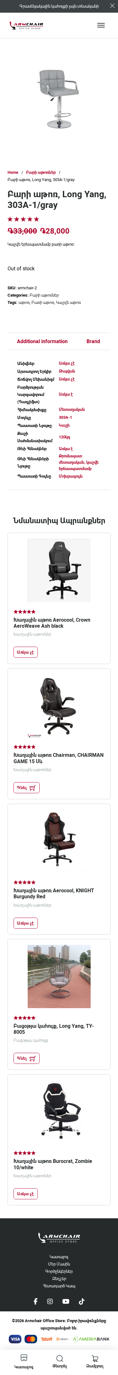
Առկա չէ (67, 363)
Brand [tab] (93, 341)
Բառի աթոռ (42, 302)
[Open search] (60, 1358)
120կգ (64, 437)
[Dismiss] (112, 5)
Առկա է (66, 394)
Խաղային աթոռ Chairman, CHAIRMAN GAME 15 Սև (59, 758)
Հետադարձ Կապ (59, 1286)
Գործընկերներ (59, 1271)
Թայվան (67, 371)
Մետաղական (72, 409)
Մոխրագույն (71, 476)
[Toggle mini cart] (95, 1358)
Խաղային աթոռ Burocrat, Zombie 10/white (53, 1164)
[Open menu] (101, 25)
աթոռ (24, 302)
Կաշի (64, 425)
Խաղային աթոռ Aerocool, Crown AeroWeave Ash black (52, 623)
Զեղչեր (59, 1278)
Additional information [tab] (42, 341)
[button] (94, 68)
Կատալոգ (59, 1256)
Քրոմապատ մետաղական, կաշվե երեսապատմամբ (78, 462)
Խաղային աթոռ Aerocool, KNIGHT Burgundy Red (54, 894)
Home (13, 172)
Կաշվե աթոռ (68, 302)
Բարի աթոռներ (41, 172)
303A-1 (65, 417)
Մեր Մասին (59, 1264)
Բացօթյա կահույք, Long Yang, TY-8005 (54, 1029)
